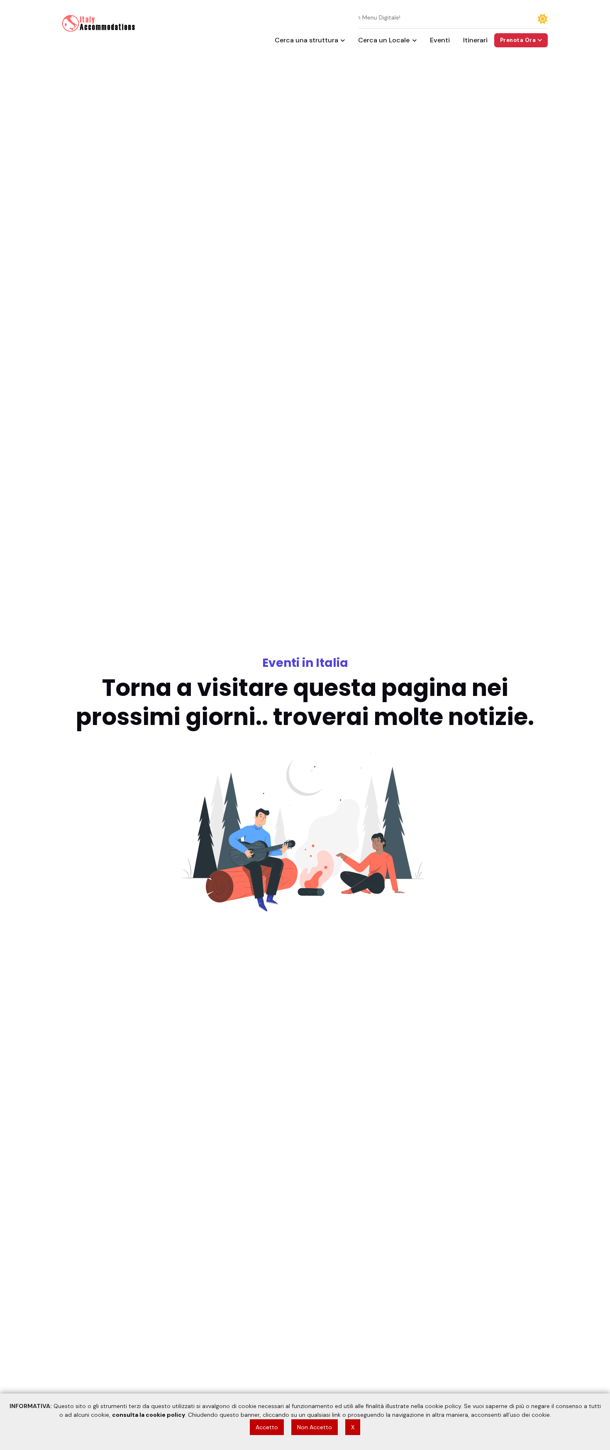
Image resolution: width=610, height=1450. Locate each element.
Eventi (440, 40)
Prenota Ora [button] (518, 40)
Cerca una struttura (306, 40)
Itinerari (475, 40)
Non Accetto (314, 1427)
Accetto (267, 1427)
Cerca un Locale (384, 40)
